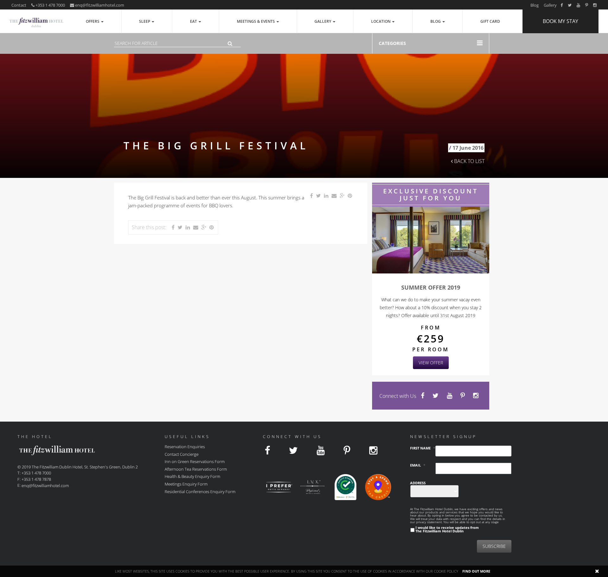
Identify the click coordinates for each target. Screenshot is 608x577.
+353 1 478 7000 (50, 5)
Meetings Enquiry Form (186, 484)
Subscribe (494, 546)
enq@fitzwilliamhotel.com (99, 5)
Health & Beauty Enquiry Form (192, 476)
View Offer (431, 363)
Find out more (476, 571)
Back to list (468, 161)
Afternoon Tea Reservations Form (196, 469)
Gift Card (490, 21)
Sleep (145, 21)
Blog (534, 5)
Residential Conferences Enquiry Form (200, 491)
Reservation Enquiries (185, 446)
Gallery (550, 5)
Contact (18, 5)
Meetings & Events (256, 21)
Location (381, 21)
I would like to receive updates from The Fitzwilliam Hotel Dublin (447, 529)
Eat (194, 21)
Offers (93, 21)
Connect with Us (397, 395)
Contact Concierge (182, 454)
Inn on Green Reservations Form (195, 461)
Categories (392, 43)
